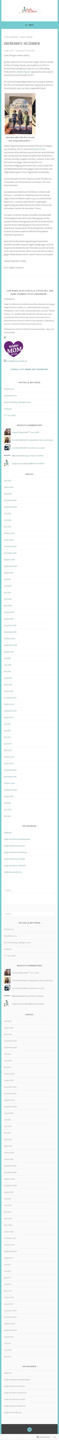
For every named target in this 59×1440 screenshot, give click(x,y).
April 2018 (8, 678)
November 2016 (10, 776)
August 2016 (8, 796)
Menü (31, 25)
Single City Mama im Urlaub (14, 859)
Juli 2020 (7, 513)
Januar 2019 (8, 619)
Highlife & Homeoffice (35, 463)
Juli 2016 (7, 803)
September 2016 (10, 790)
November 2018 (10, 632)
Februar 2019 (9, 612)
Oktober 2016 (9, 783)
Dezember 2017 (10, 697)
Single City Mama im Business (15, 852)
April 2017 (8, 743)
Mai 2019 (7, 592)
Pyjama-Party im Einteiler (34, 455)
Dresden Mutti (17, 440)
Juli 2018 (7, 658)
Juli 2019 (7, 579)
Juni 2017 (7, 730)
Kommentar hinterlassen (25, 51)
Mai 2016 (7, 816)
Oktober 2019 (9, 559)
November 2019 (10, 553)
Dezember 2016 (10, 770)
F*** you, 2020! (10, 415)
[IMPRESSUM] (29, 1429)
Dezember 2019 (10, 546)
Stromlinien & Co (10, 395)
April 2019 (8, 599)
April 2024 (8, 494)
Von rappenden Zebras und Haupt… (40, 440)
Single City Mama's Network (14, 865)
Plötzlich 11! (9, 389)
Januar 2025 (8, 487)
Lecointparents (18, 448)
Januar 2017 (8, 763)
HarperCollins (39, 149)
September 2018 (10, 645)
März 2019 (8, 605)
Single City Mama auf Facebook (29, 369)
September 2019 (10, 566)
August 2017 (8, 717)
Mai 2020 (7, 526)
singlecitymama (18, 463)
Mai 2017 (7, 737)
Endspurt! (7, 409)
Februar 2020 (9, 533)
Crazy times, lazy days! (36, 448)
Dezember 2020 (10, 500)
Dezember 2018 (10, 625)
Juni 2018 (7, 665)
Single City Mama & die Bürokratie (17, 839)
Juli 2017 (7, 724)
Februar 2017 (9, 757)
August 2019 (8, 573)
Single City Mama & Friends (14, 846)
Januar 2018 (8, 691)
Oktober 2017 (9, 704)
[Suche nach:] (29, 890)
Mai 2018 (7, 671)
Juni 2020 (7, 520)
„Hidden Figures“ (23, 71)
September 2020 (10, 507)
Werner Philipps (18, 432)
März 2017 (8, 750)
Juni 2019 (7, 586)
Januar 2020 (8, 540)
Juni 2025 (7, 480)
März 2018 (8, 684)
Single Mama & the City (13, 872)
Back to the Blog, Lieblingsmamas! (17, 402)
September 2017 (10, 711)
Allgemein (8, 832)
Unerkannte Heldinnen (22, 43)
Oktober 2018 (9, 638)
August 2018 (8, 651)
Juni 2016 (7, 809)
